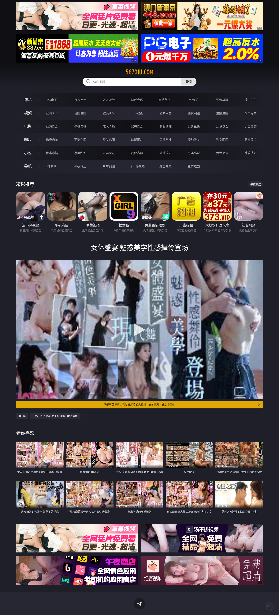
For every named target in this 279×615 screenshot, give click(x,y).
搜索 (189, 82)
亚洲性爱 (52, 126)
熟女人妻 (165, 113)
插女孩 (52, 166)
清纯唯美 (194, 140)
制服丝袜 (165, 126)
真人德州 (80, 100)
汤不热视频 (137, 166)
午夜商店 (80, 166)
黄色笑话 (222, 153)
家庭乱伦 (80, 153)
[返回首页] (269, 606)
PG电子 (52, 100)
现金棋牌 (222, 100)
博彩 (28, 99)
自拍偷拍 (80, 113)
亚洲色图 (80, 140)
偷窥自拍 (52, 140)
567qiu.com (139, 72)
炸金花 (193, 100)
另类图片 (250, 140)
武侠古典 (137, 153)
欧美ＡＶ (109, 113)
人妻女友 (109, 153)
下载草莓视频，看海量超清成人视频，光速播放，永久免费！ (139, 404)
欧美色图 (109, 140)
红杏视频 (165, 166)
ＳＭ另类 (250, 113)
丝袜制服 (194, 113)
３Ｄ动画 (137, 113)
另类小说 (194, 153)
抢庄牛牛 (250, 100)
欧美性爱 (137, 126)
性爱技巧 (250, 153)
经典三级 (194, 126)
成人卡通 (109, 126)
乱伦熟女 (222, 126)
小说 (28, 152)
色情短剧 (194, 166)
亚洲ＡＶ (52, 113)
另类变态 (250, 126)
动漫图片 (137, 140)
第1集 (22, 416)
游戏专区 (137, 100)
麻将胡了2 (165, 100)
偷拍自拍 (80, 126)
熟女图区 (222, 140)
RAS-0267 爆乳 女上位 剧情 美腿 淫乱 (55, 416)
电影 (28, 126)
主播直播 (222, 113)
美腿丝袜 (165, 140)
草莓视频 (109, 166)
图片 (28, 139)
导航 (28, 166)
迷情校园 (165, 153)
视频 (28, 113)
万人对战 (109, 100)
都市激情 (52, 153)
